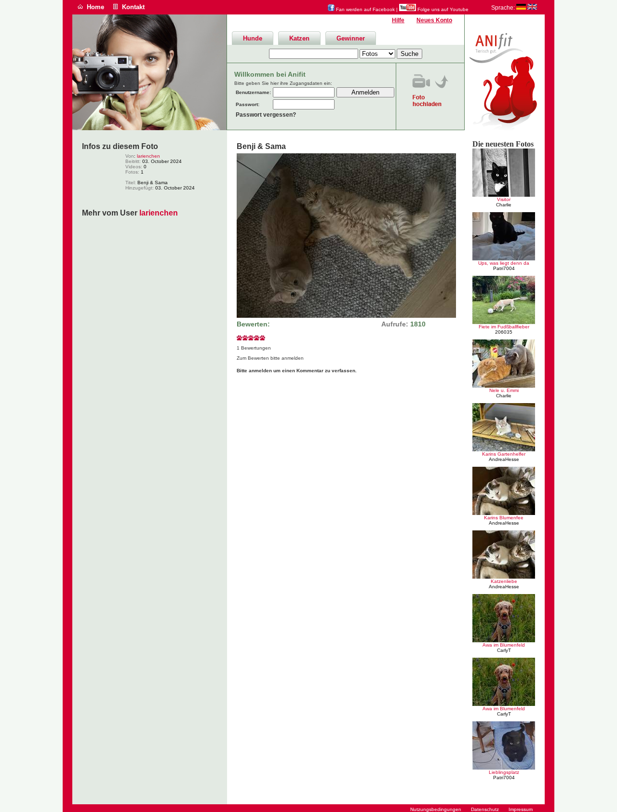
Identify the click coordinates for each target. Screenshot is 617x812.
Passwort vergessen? (266, 114)
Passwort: (247, 104)
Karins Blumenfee (503, 517)
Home (95, 7)
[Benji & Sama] (346, 316)
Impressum (521, 809)
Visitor (503, 199)
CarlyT (504, 650)
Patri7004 (504, 268)
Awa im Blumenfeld (504, 645)
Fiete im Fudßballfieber (504, 326)
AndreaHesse (504, 459)
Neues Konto (434, 20)
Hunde (252, 38)
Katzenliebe (504, 581)
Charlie (503, 204)
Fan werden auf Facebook (365, 9)
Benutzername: (253, 92)
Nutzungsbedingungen (435, 809)
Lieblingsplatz (504, 772)
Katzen (299, 38)
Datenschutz (485, 809)
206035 (503, 332)
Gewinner (350, 38)
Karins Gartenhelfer (503, 454)
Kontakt (133, 7)
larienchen (148, 156)
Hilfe (398, 20)
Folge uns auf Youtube (442, 9)
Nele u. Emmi (504, 390)
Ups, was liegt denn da (503, 263)
